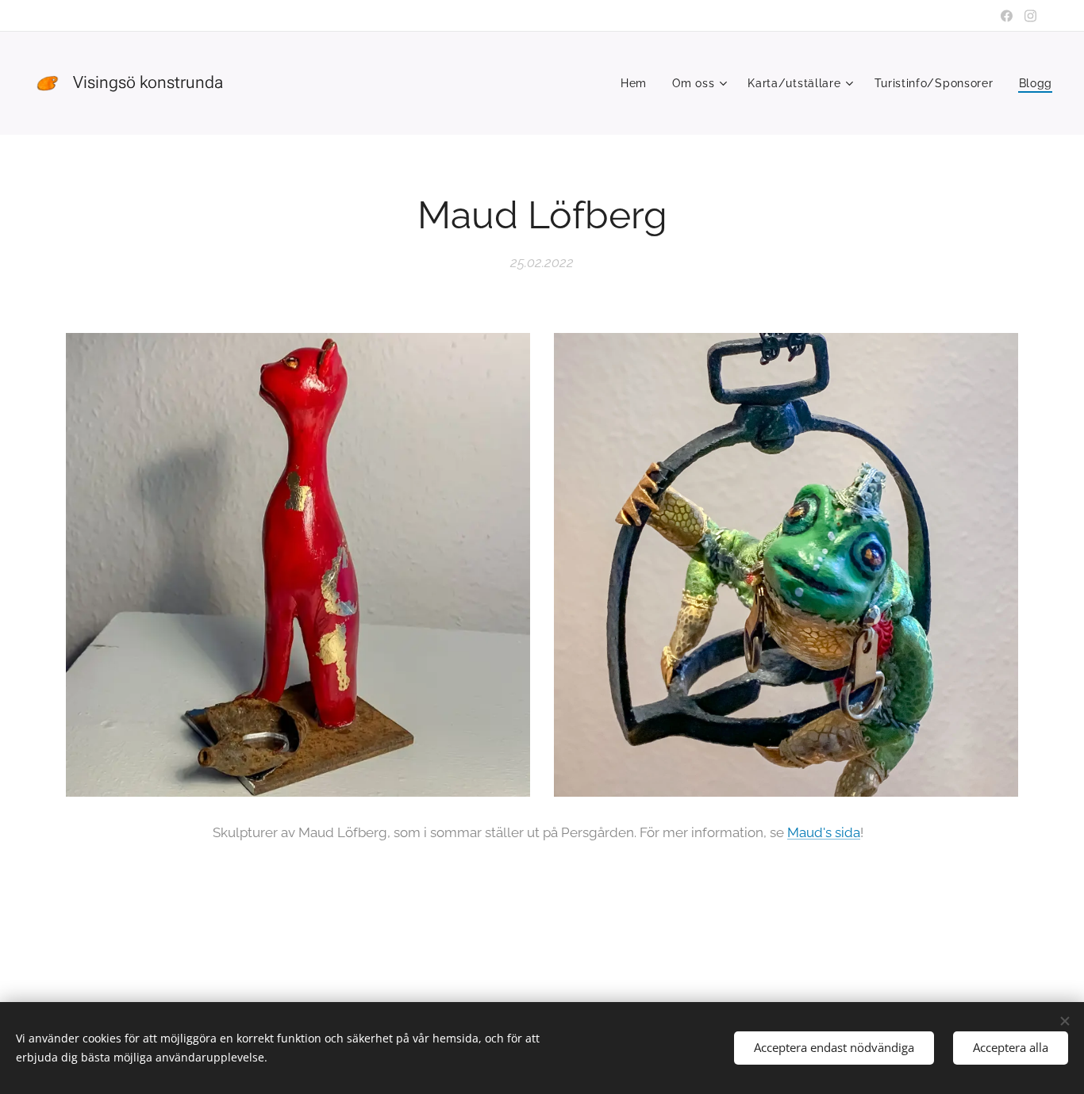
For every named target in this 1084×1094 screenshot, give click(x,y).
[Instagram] (1030, 15)
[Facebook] (1007, 15)
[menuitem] (638, 83)
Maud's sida (823, 832)
